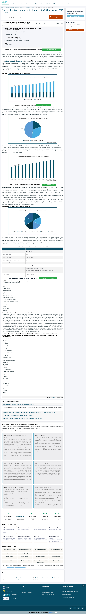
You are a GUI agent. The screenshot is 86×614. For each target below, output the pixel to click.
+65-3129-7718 (68, 596)
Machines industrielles (9, 7)
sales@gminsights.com (69, 597)
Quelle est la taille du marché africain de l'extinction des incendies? (18, 404)
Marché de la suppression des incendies (13, 577)
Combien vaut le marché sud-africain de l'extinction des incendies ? (18, 415)
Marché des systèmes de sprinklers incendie (14, 580)
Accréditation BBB (20, 516)
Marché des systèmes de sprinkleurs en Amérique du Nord (47, 577)
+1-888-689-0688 (69, 593)
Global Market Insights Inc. (7, 608)
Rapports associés (70, 27)
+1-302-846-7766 (67, 594)
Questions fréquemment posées (73, 24)
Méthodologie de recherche (72, 26)
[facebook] (78, 608)
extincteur (19, 69)
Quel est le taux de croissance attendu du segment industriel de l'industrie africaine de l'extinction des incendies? (29, 412)
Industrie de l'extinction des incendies (13, 61)
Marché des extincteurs (40, 580)
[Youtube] (82, 608)
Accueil (2, 7)
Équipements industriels (19, 7)
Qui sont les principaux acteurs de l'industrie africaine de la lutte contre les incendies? (22, 418)
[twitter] (74, 608)
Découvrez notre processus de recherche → (16, 567)
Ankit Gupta (53, 397)
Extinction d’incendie (30, 7)
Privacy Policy (51, 612)
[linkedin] (70, 608)
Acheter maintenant (76, 16)
